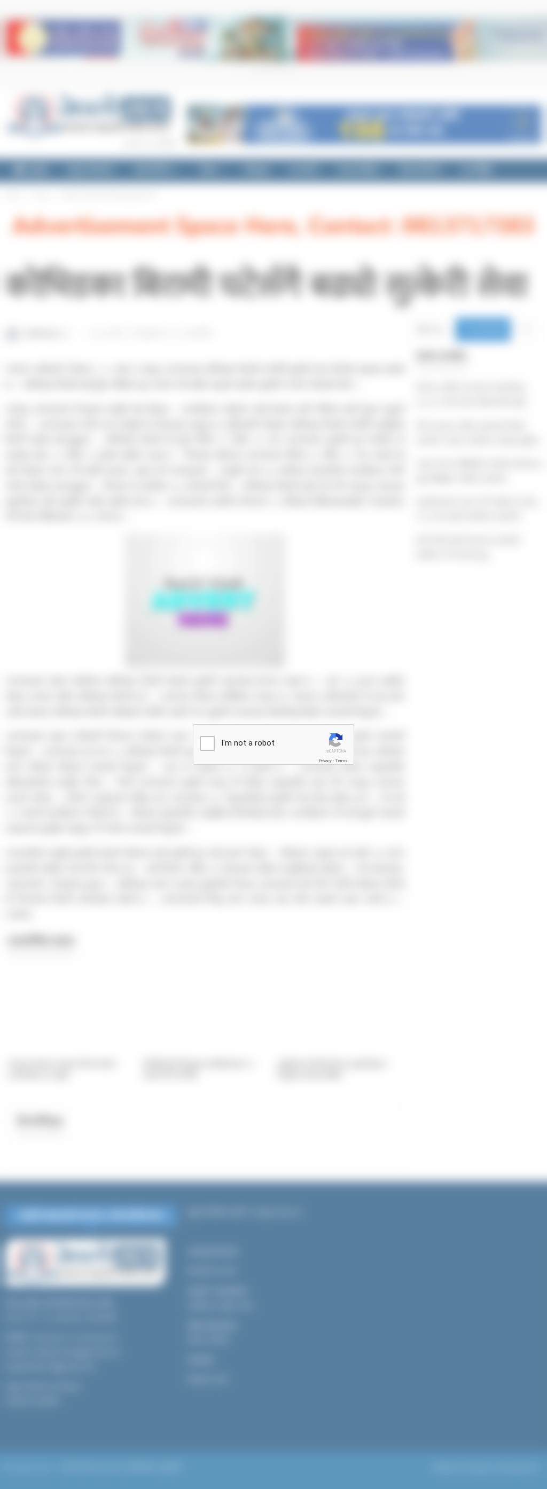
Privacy (325, 760)
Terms (341, 760)
